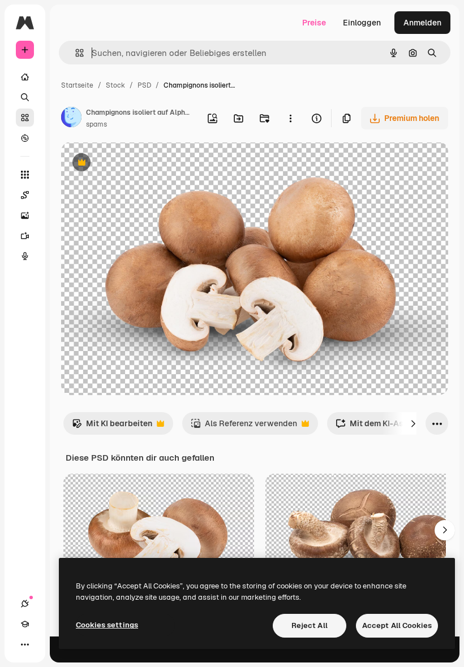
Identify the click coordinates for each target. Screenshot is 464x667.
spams (96, 124)
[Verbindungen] (25, 604)
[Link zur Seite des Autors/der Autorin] (71, 119)
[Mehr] (25, 644)
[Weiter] (413, 423)
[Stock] (25, 118)
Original (133, 163)
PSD (144, 85)
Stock (115, 85)
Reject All (309, 625)
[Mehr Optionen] (290, 118)
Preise (314, 23)
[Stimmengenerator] (25, 256)
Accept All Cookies (397, 625)
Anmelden (422, 23)
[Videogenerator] (25, 236)
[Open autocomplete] (75, 53)
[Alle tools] (25, 175)
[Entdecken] (25, 138)
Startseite (77, 85)
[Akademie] (25, 624)
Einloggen (362, 23)
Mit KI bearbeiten (112, 426)
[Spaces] (25, 195)
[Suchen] (25, 97)
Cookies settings (107, 625)
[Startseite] (25, 77)
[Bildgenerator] (25, 215)
